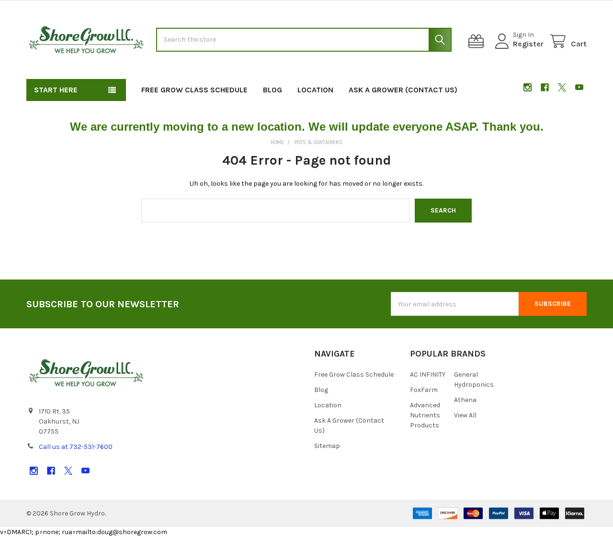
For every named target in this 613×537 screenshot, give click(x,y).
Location (315, 89)
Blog (272, 89)
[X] (562, 87)
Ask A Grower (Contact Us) (403, 89)
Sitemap (327, 446)
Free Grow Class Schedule (194, 89)
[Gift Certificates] (478, 41)
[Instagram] (527, 87)
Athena (465, 400)
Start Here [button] (56, 89)
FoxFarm (424, 390)
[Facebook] (544, 87)
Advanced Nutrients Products (425, 415)
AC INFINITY (427, 374)
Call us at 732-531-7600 (76, 447)
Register (528, 43)
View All (465, 415)
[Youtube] (579, 87)
